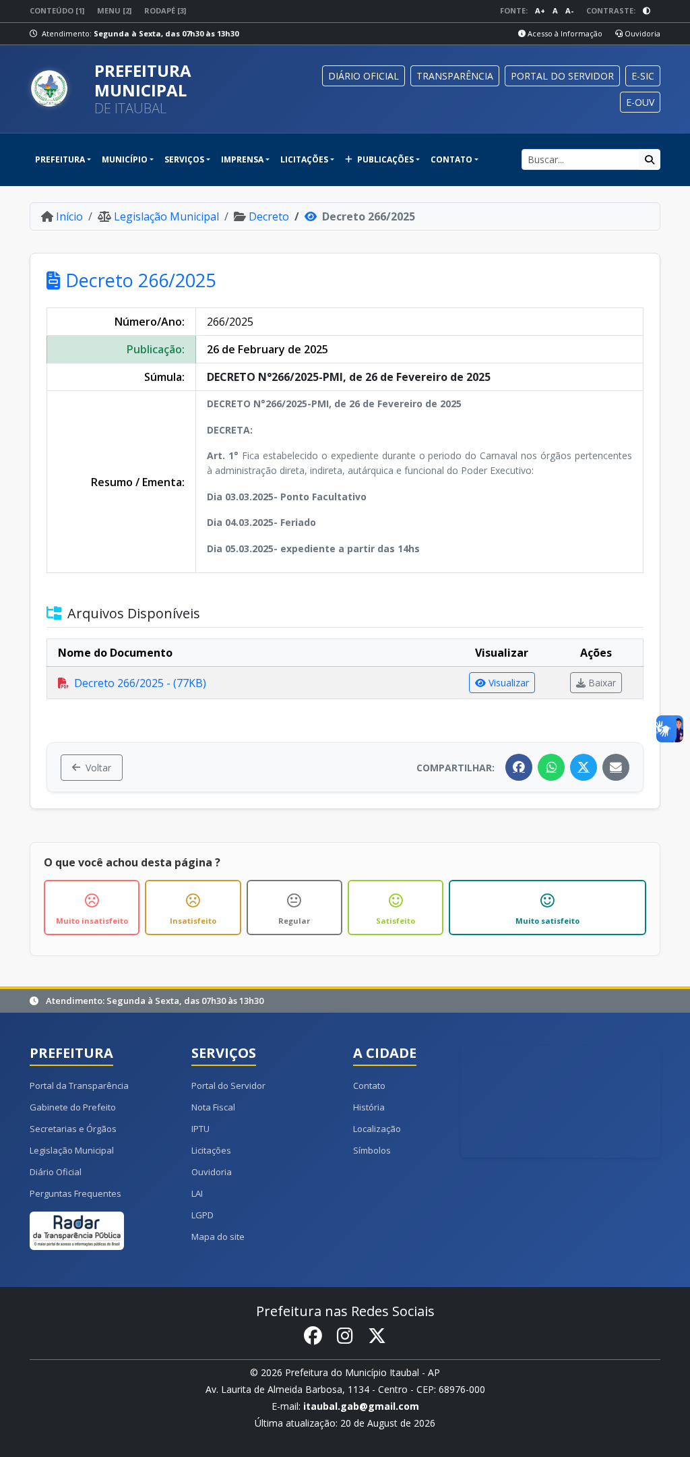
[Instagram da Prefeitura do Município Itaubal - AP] (345, 1336)
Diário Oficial (56, 1172)
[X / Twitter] (583, 767)
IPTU (200, 1129)
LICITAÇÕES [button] (304, 159)
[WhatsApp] (551, 767)
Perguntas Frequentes (75, 1193)
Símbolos (372, 1150)
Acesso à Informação (564, 33)
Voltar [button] (98, 767)
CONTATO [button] (451, 159)
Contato (369, 1085)
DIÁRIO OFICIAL (363, 75)
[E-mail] (615, 767)
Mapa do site (218, 1236)
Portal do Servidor (228, 1085)
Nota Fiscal (213, 1107)
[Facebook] (518, 767)
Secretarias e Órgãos (73, 1129)
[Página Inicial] (57, 89)
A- (569, 10)
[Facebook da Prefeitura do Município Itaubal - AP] (313, 1336)
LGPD (202, 1215)
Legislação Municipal (166, 216)
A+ (540, 10)
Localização (377, 1129)
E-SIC (642, 75)
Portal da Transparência (79, 1085)
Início (69, 216)
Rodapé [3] (165, 10)
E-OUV (640, 102)
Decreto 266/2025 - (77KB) (140, 683)
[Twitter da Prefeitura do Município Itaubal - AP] (377, 1336)
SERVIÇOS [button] (184, 159)
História (369, 1107)
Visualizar (509, 682)
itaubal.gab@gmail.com (361, 1406)
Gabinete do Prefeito (73, 1107)
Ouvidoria (641, 33)
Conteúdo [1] (57, 10)
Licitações (211, 1150)
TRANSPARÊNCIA (454, 75)
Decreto (269, 216)
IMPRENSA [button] (242, 159)
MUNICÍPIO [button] (125, 159)
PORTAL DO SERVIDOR (562, 75)
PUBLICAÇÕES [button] (384, 159)
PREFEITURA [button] (60, 159)
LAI (197, 1193)
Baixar (602, 682)
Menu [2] (114, 10)
